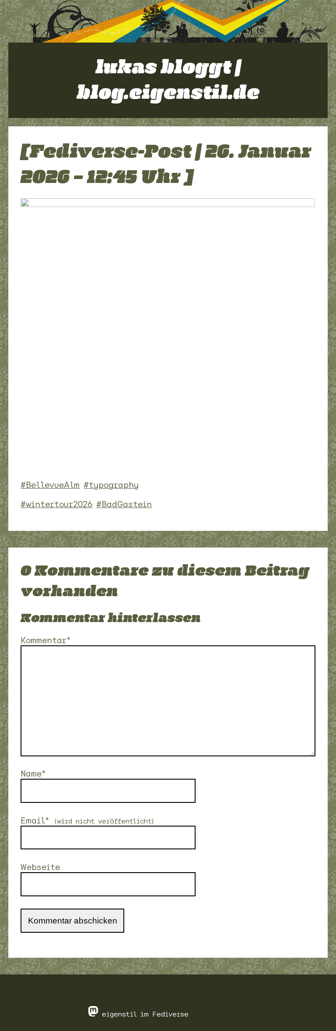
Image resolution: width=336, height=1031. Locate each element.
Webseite (40, 867)
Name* (33, 774)
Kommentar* (46, 640)
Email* (88, 821)
